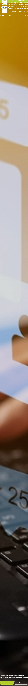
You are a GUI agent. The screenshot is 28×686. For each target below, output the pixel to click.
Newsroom (16, 666)
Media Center (7, 666)
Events (21, 11)
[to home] (8, 8)
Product (14, 11)
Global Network (8, 11)
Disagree (21, 682)
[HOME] (0, 666)
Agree (6, 682)
